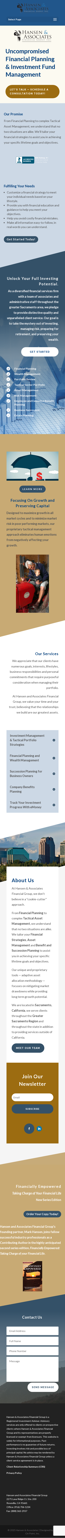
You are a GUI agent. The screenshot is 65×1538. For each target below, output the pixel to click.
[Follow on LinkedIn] (39, 1128)
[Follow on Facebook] (29, 1129)
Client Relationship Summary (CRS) (25, 1466)
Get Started (40, 351)
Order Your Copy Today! (42, 1214)
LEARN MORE (32, 489)
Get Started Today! (21, 239)
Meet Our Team (28, 1048)
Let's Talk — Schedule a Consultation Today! (29, 91)
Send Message (43, 1387)
